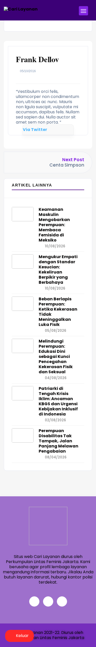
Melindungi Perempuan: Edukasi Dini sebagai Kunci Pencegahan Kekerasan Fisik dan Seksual (56, 356)
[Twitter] (48, 601)
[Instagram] (62, 601)
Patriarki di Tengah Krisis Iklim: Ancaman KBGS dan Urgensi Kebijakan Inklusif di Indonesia (58, 401)
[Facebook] (34, 601)
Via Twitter (35, 130)
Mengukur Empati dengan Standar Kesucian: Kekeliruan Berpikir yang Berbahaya (58, 269)
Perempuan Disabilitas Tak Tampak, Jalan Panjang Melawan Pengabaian (58, 441)
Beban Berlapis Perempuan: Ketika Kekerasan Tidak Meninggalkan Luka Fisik (58, 311)
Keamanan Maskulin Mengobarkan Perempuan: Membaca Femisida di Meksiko (54, 224)
